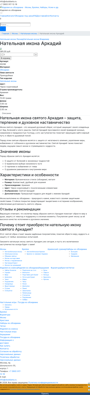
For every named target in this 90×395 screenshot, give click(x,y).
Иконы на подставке (12, 258)
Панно (24, 288)
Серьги (46, 272)
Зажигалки (26, 291)
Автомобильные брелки (36, 252)
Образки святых (11, 256)
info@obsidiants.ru (8, 380)
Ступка (7, 288)
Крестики (4, 320)
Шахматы (8, 305)
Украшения (44, 268)
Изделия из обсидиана (28, 268)
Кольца (46, 275)
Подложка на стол (29, 270)
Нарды (7, 307)
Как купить (5, 346)
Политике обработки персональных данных (24, 389)
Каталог (11, 16)
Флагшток (26, 272)
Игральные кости (11, 309)
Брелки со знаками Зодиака (37, 254)
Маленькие (75, 256)
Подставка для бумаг (30, 275)
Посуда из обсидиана (28, 302)
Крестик (65, 268)
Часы (7, 279)
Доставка (41, 16)
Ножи (24, 284)
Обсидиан (4, 70)
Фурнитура (56, 268)
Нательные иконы (8, 81)
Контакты (54, 16)
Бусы (45, 270)
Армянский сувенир (57, 249)
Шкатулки (26, 286)
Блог (48, 16)
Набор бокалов (10, 270)
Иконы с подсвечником (13, 260)
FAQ (35, 16)
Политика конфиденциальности (43, 382)
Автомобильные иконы (13, 252)
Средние (74, 254)
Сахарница (9, 284)
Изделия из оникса (9, 268)
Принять (45, 394)
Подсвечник (9, 281)
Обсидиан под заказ (24, 16)
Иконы (3, 249)
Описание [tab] (6, 113)
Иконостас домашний (13, 265)
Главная (3, 16)
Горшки (7, 272)
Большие (74, 252)
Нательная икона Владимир (36, 39)
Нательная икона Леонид (11, 39)
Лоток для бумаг (28, 277)
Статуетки (8, 291)
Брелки (25, 249)
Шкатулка (8, 277)
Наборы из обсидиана (76, 249)
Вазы (6, 275)
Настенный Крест (11, 263)
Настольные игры (8, 302)
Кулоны (46, 279)
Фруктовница (10, 286)
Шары (24, 279)
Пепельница (26, 293)
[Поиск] (3, 28)
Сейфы (24, 299)
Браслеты (47, 277)
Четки (71, 268)
